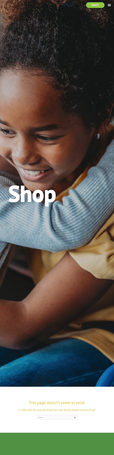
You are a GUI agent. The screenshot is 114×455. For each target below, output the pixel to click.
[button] (109, 5)
